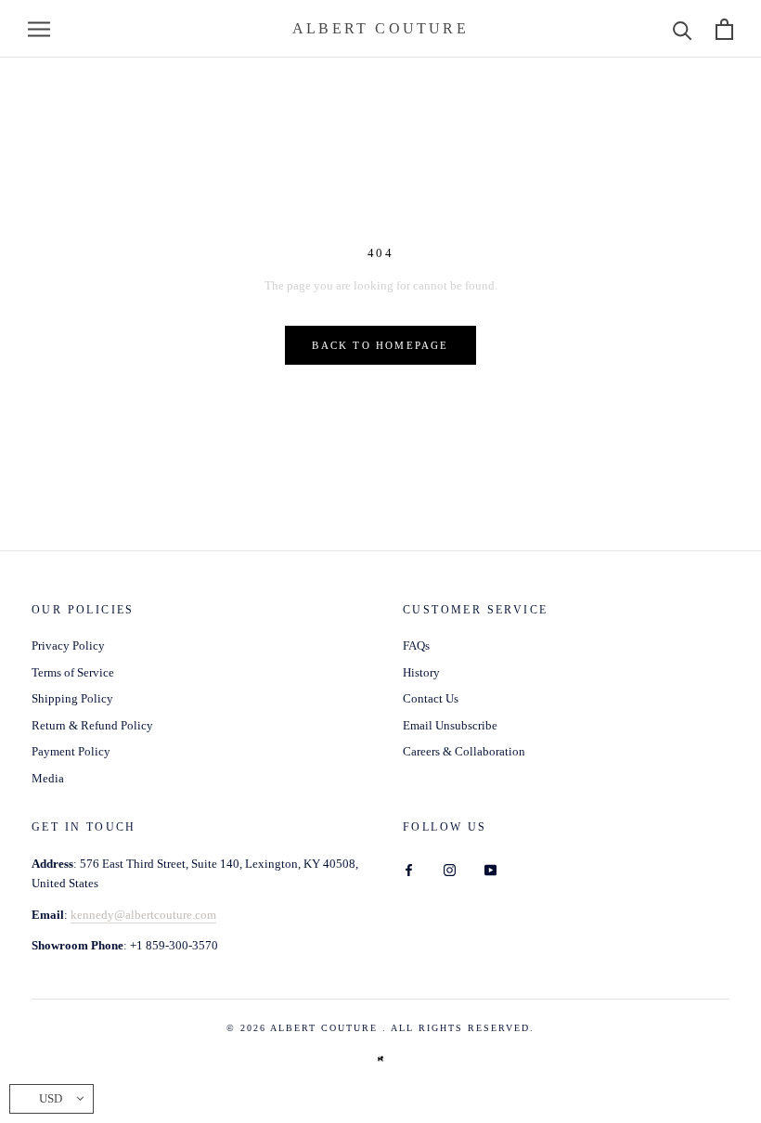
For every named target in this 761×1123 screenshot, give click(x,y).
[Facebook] (409, 869)
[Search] (682, 29)
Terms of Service (73, 672)
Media (48, 778)
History (421, 672)
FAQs (416, 645)
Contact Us (430, 698)
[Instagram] (450, 869)
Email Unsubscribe (450, 725)
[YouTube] (490, 869)
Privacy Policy (68, 645)
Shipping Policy (72, 698)
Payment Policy (71, 751)
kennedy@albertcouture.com (143, 915)
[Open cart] (724, 29)
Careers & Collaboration (464, 751)
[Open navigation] (39, 29)
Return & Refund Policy (92, 725)
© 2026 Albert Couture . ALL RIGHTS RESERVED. (380, 1028)
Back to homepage (380, 345)
